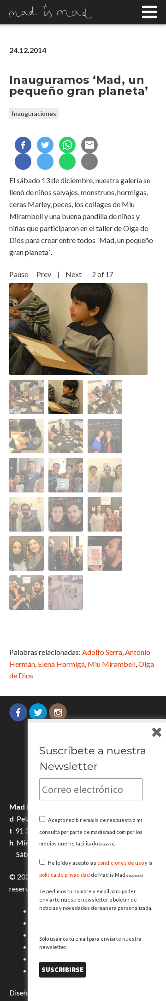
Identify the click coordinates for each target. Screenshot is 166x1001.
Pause (18, 274)
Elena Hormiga (61, 664)
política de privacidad (64, 875)
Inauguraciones (34, 113)
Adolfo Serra (102, 652)
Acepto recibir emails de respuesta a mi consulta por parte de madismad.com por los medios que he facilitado (90, 832)
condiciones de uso (120, 863)
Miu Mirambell (112, 664)
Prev (43, 274)
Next (73, 274)
